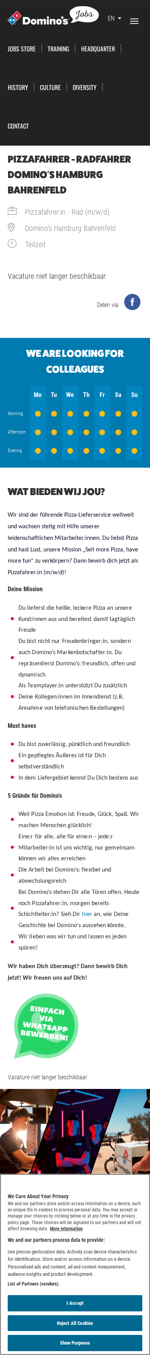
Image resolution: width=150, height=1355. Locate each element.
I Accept (75, 1303)
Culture (50, 87)
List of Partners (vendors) (33, 1284)
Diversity (85, 87)
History (18, 87)
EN (111, 18)
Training (58, 49)
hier (87, 914)
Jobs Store (22, 49)
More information (66, 1228)
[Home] (53, 14)
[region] (75, 1264)
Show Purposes (75, 1343)
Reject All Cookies (75, 1323)
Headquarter (98, 49)
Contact (18, 126)
